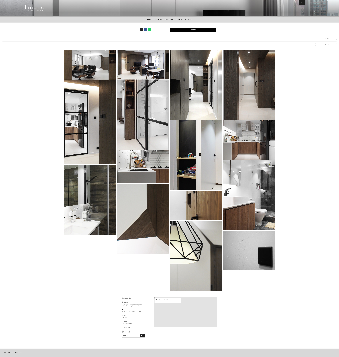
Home (149, 19)
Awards (179, 19)
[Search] (142, 335)
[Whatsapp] (149, 29)
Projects (158, 19)
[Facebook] (145, 29)
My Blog (188, 19)
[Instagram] (141, 29)
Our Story (169, 19)
